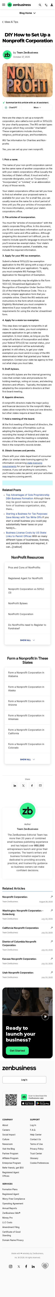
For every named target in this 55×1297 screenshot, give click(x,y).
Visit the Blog (8, 1149)
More (36, 107)
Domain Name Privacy (13, 1240)
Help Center (36, 1135)
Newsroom (7, 1144)
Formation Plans (9, 1190)
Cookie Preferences (39, 1163)
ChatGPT (13, 107)
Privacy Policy (37, 1149)
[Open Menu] (3, 4)
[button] (45, 1017)
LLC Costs (7, 1223)
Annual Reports (9, 1208)
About (5, 1125)
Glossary (34, 1158)
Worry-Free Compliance (13, 1199)
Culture (5, 1139)
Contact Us (35, 1139)
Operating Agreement (12, 1204)
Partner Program (10, 1154)
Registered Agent (10, 1194)
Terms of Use (36, 1144)
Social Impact (8, 1135)
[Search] (40, 5)
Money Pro (7, 1218)
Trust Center (36, 1154)
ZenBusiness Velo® (11, 1213)
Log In (24, 1079)
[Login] (52, 5)
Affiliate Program (10, 1158)
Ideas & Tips (11, 22)
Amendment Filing (11, 1227)
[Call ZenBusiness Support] (46, 5)
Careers (6, 1130)
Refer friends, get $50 (13, 1168)
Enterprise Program (11, 1163)
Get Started (17, 1050)
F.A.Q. (33, 1130)
